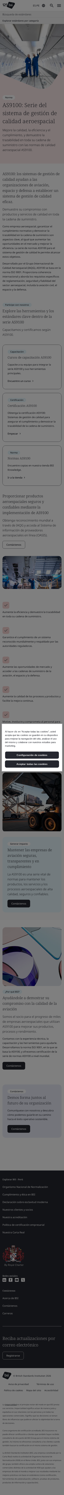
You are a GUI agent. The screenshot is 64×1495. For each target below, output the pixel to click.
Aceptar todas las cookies (31, 764)
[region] (32, 747)
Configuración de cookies (32, 755)
